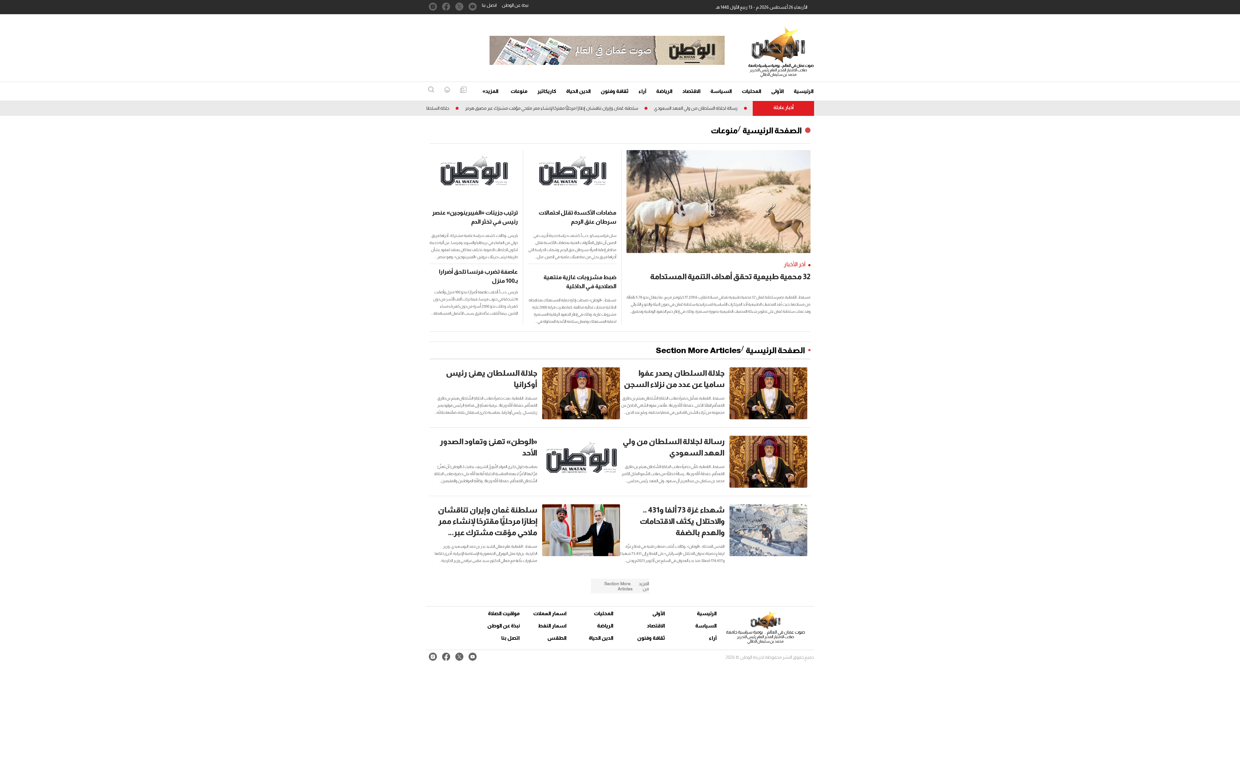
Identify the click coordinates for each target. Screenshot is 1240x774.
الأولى (777, 91)
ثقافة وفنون (615, 91)
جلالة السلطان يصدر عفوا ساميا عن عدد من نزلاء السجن (426, 108)
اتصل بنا (489, 5)
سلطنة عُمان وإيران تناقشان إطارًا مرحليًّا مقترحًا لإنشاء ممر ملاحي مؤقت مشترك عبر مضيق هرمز (579, 108)
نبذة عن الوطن (515, 5)
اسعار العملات (550, 613)
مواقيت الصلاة (504, 613)
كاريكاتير (546, 91)
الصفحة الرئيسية (772, 130)
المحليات (751, 91)
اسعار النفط (552, 625)
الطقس (557, 638)
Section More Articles (698, 350)
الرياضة (664, 91)
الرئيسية (804, 91)
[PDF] (463, 90)
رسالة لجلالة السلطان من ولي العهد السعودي (724, 108)
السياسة (721, 91)
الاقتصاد (691, 91)
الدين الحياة (578, 91)
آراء (642, 91)
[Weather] (447, 90)
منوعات (519, 91)
